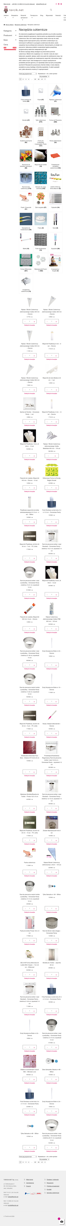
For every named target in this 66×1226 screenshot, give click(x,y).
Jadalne (6, 15)
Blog (41, 15)
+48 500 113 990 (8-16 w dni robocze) (23, 4)
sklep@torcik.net (41, 4)
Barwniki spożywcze (24, 16)
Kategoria (8, 30)
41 (42, 79)
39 (35, 79)
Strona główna (9, 24)
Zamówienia (30, 1183)
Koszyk (28, 1186)
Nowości (58, 15)
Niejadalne (14, 15)
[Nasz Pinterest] (61, 4)
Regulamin (50, 1183)
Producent (8, 35)
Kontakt (49, 1189)
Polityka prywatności (53, 1186)
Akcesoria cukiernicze (20, 24)
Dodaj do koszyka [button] (29, 325)
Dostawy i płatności (53, 1179)
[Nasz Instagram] (56, 4)
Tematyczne (34, 15)
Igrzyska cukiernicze (53, 1193)
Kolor (6, 40)
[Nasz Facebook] (58, 4)
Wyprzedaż (49, 15)
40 (38, 79)
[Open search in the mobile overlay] (51, 9)
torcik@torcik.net (13, 1205)
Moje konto (7, 4)
